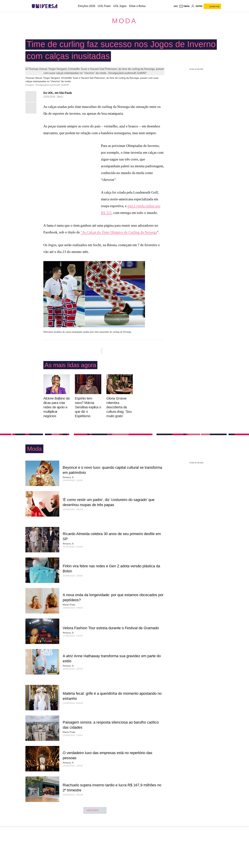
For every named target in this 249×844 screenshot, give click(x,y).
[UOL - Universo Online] (60, 6)
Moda (124, 21)
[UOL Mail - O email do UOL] (184, 6)
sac (176, 6)
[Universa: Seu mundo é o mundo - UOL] (44, 6)
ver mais (93, 810)
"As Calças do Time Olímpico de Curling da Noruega (119, 232)
